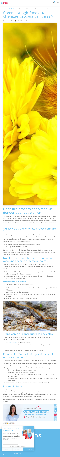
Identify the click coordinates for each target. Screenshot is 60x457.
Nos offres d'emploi (15, 453)
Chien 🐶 (12, 423)
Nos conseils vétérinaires (10, 9)
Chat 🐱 (6, 423)
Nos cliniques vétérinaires (17, 451)
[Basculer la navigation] (58, 3)
